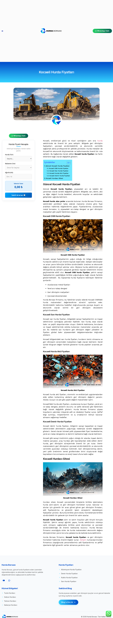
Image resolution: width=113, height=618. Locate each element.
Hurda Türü (9, 154)
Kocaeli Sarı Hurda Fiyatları (58, 171)
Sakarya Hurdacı (10, 605)
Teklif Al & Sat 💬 (18, 195)
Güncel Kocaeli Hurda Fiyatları (58, 166)
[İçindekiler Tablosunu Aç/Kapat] (67, 163)
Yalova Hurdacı (10, 601)
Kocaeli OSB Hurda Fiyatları (58, 168)
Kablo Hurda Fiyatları (69, 577)
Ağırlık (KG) (9, 172)
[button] (2, 31)
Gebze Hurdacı (10, 597)
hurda (100, 141)
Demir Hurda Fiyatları (69, 573)
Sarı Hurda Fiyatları (68, 581)
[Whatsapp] (9, 580)
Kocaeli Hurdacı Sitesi (54, 178)
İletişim (82, 540)
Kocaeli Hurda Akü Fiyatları (59, 173)
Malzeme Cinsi (10, 163)
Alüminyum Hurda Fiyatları (71, 569)
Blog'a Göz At (67, 602)
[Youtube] (4, 580)
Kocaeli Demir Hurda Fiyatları (59, 176)
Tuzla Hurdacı (9, 593)
